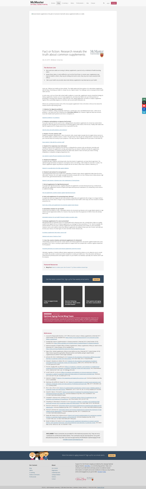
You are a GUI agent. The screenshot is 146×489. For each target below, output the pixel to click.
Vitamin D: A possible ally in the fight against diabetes (55, 168)
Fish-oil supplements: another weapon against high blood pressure (58, 192)
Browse (53, 3)
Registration (55, 470)
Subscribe (96, 279)
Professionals (32, 477)
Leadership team (56, 472)
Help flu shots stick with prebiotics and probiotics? (54, 130)
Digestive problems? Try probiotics (51, 117)
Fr (144, 112)
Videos (72, 3)
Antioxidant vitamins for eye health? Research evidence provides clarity (59, 217)
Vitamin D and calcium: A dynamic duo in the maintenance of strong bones (60, 180)
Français (93, 3)
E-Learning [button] (65, 3)
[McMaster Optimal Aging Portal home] (80, 478)
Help (87, 3)
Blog (58, 3)
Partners (54, 477)
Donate (114, 3)
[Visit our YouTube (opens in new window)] (144, 105)
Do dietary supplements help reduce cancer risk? (54, 232)
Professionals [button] (79, 3)
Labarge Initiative (56, 474)
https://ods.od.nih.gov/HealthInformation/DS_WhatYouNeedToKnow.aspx (65, 349)
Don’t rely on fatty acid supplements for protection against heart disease (60, 205)
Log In (108, 3)
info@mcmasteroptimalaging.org (72, 439)
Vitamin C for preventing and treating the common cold (71, 378)
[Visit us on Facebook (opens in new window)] (144, 109)
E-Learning (32, 472)
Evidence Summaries (34, 474)
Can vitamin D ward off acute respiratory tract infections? (56, 156)
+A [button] (144, 99)
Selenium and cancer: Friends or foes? (51, 236)
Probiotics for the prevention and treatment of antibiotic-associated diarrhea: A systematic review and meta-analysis (71, 361)
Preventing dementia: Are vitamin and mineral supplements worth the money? (61, 248)
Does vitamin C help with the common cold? (53, 142)
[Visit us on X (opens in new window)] (144, 102)
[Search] (104, 3)
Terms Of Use (100, 487)
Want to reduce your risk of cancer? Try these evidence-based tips (70, 267)
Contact (54, 479)
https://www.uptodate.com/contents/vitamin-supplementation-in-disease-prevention (76, 343)
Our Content (55, 468)
